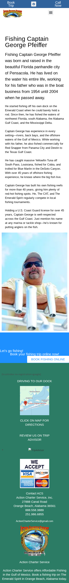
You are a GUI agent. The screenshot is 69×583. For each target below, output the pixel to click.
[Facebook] (33, 4)
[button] (50, 12)
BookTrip (11, 4)
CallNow (58, 4)
